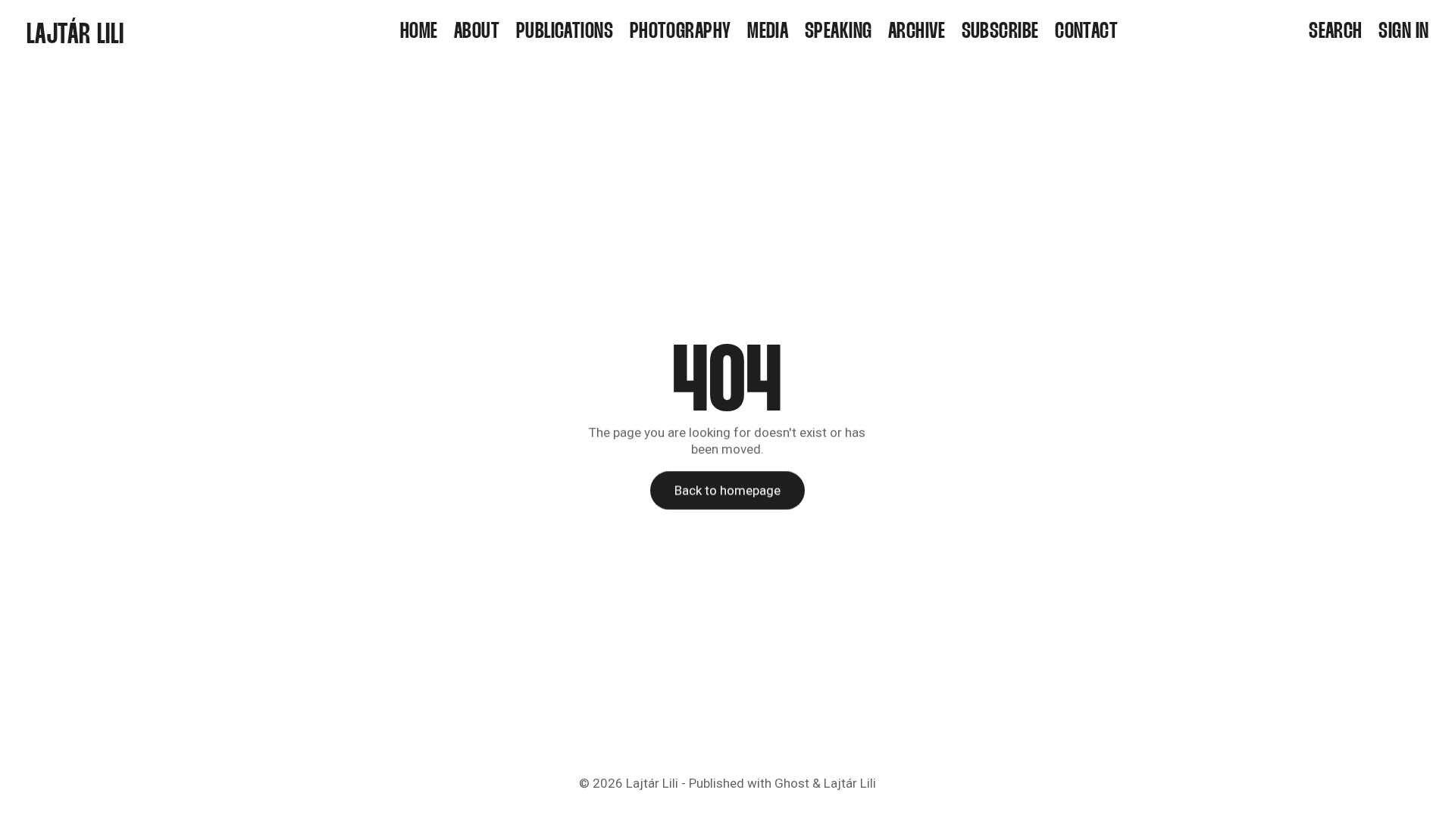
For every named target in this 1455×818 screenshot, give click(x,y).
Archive (916, 32)
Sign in (1403, 32)
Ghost (791, 783)
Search (1336, 32)
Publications (564, 32)
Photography (680, 32)
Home (419, 32)
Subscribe (1000, 32)
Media (767, 32)
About (476, 32)
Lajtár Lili (652, 783)
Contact (1086, 32)
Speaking (838, 32)
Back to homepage (727, 490)
